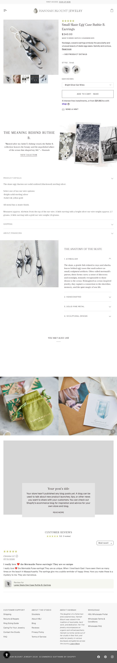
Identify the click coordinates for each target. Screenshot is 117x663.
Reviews (35, 627)
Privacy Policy (38, 632)
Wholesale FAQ (95, 626)
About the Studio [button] (41, 610)
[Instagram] (112, 657)
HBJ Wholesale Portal (98, 614)
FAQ (5, 636)
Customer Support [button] (14, 610)
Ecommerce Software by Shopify (57, 657)
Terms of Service (39, 636)
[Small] (67, 70)
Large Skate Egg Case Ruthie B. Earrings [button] (32, 585)
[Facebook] (98, 657)
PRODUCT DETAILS (12, 178)
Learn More (75, 643)
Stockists (36, 614)
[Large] (76, 70)
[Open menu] (7, 10)
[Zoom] (30, 47)
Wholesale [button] (94, 610)
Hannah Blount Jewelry (19, 657)
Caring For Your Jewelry (14, 627)
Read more (66, 49)
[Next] (113, 431)
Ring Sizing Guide (11, 623)
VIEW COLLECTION (28, 155)
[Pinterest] (105, 657)
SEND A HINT (72, 109)
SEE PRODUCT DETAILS (75, 54)
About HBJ (36, 619)
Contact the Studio (11, 632)
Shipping (7, 224)
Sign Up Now (65, 2)
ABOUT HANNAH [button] (68, 610)
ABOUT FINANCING (12, 233)
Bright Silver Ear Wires (74, 85)
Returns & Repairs (11, 619)
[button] (68, 21)
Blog (34, 623)
